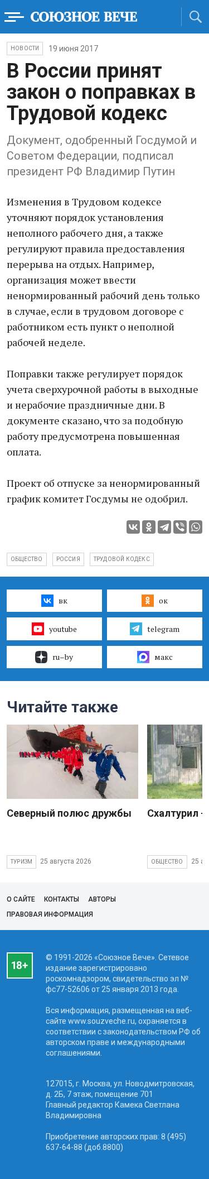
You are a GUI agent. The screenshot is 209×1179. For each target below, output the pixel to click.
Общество (167, 862)
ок (163, 600)
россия (68, 559)
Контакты (61, 899)
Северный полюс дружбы (69, 813)
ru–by (62, 656)
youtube (63, 629)
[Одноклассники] (148, 527)
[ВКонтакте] (133, 527)
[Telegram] (164, 527)
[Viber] (180, 527)
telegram (163, 629)
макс (163, 656)
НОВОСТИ (25, 48)
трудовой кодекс (122, 559)
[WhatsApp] (195, 527)
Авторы (102, 899)
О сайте (21, 899)
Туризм (21, 862)
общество (27, 559)
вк (63, 600)
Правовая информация (50, 914)
